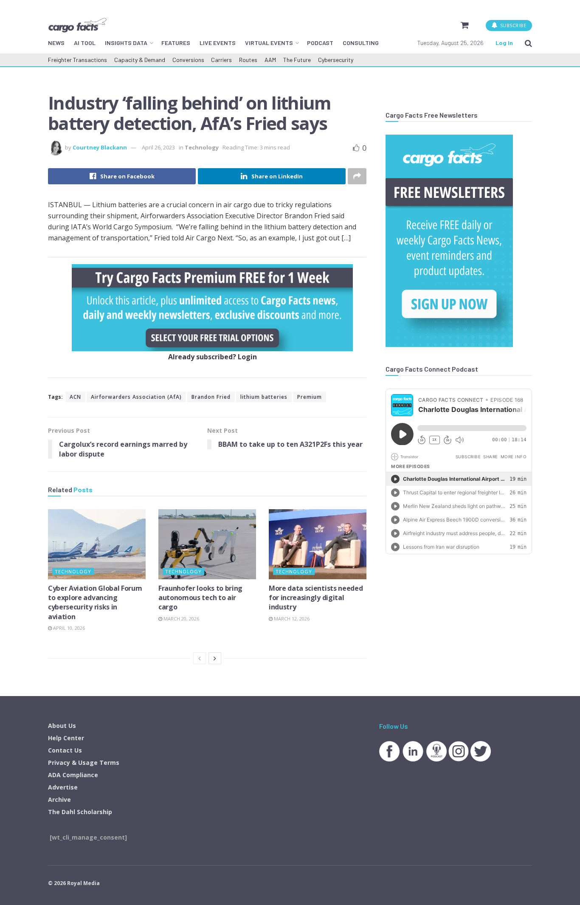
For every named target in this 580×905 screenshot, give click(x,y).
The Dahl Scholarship (80, 812)
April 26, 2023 (158, 147)
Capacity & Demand (139, 59)
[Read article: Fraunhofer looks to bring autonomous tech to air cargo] (207, 544)
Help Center (66, 738)
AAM (270, 59)
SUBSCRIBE (512, 25)
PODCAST (320, 42)
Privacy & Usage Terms (83, 762)
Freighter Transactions (77, 59)
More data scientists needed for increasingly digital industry (316, 598)
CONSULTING (361, 42)
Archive (59, 799)
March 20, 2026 (180, 618)
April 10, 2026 (68, 628)
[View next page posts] (214, 658)
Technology (202, 147)
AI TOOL (85, 42)
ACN (75, 396)
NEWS (56, 42)
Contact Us (65, 750)
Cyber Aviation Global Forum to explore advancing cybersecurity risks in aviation (95, 602)
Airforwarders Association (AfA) (136, 396)
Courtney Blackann (100, 147)
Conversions (188, 59)
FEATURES (175, 42)
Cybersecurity (335, 59)
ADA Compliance (73, 775)
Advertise (63, 787)
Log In (504, 42)
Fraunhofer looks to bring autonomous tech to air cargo (200, 598)
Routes (248, 59)
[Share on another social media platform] (357, 176)
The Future (297, 59)
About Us (62, 726)
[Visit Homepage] (77, 25)
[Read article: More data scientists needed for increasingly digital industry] (317, 544)
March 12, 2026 (291, 618)
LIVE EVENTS (218, 42)
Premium (309, 396)
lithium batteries (263, 396)
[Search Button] (528, 43)
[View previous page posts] (199, 658)
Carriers (221, 59)
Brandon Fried (211, 396)
